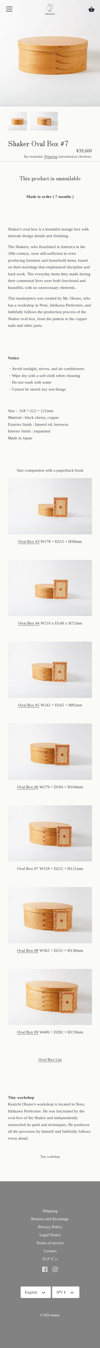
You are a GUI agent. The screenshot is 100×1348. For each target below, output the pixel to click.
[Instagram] (55, 1269)
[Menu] (9, 10)
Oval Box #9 (27, 1032)
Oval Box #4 (28, 623)
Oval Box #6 (27, 787)
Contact (50, 1251)
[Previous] (8, 122)
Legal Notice (50, 1235)
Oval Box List (50, 1059)
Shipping (50, 156)
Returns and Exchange (50, 1219)
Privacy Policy (50, 1227)
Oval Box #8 (27, 950)
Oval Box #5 (28, 705)
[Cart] (91, 9)
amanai (54, 1315)
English (31, 1292)
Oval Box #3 (28, 541)
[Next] (92, 122)
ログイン (50, 1259)
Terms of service (50, 1243)
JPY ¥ (61, 1292)
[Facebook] (44, 1269)
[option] (17, 122)
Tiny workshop (50, 1157)
